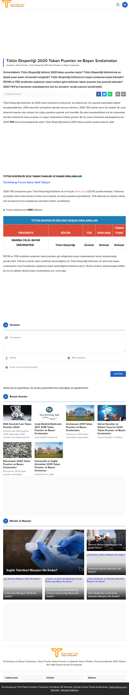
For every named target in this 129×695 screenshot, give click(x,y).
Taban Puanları (22, 65)
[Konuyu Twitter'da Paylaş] (104, 94)
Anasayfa (10, 65)
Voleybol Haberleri (70, 690)
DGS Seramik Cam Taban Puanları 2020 (17, 425)
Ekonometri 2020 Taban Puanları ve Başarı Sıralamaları (16, 464)
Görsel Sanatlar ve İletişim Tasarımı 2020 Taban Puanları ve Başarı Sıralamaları (112, 428)
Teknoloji (55, 690)
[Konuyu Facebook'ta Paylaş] (98, 94)
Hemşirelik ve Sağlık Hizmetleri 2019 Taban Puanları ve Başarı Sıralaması (47, 466)
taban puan (80, 191)
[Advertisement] (64, 150)
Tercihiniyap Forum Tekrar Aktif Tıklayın (26, 182)
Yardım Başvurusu (117, 687)
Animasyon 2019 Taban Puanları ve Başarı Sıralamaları (79, 427)
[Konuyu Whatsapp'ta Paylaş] (110, 94)
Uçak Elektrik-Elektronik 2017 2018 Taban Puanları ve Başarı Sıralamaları (48, 428)
